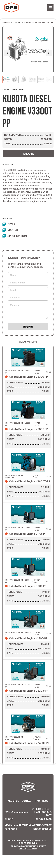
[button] (50, 7)
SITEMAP (32, 849)
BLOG (45, 801)
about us (13, 801)
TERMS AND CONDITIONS (23, 846)
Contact (27, 801)
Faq (37, 801)
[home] (10, 7)
